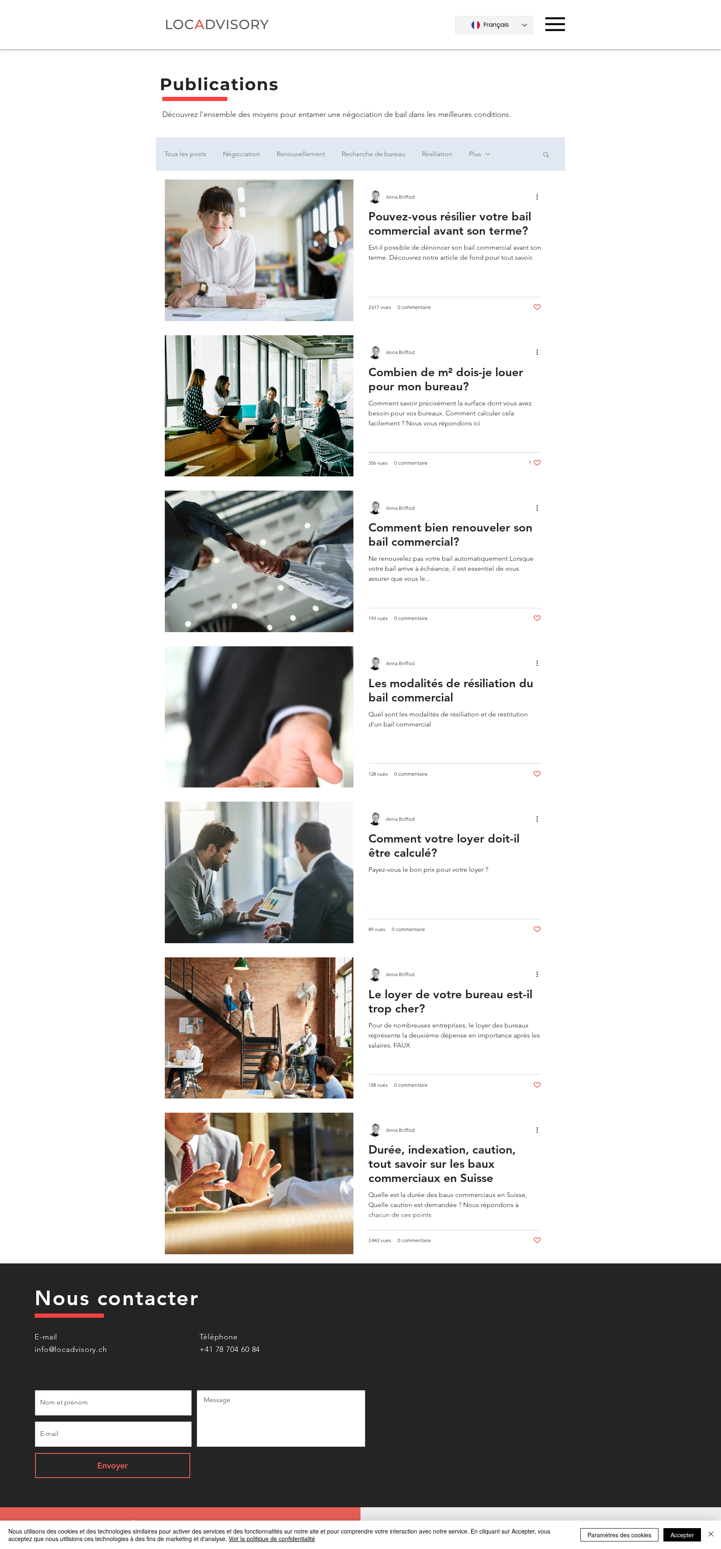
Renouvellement (301, 154)
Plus (475, 154)
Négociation (241, 154)
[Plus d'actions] (540, 197)
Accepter (682, 1535)
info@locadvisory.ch (71, 1349)
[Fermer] (711, 1534)
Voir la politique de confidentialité (272, 1538)
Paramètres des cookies (619, 1535)
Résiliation (437, 154)
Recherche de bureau (373, 154)
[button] (555, 24)
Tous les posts (185, 154)
